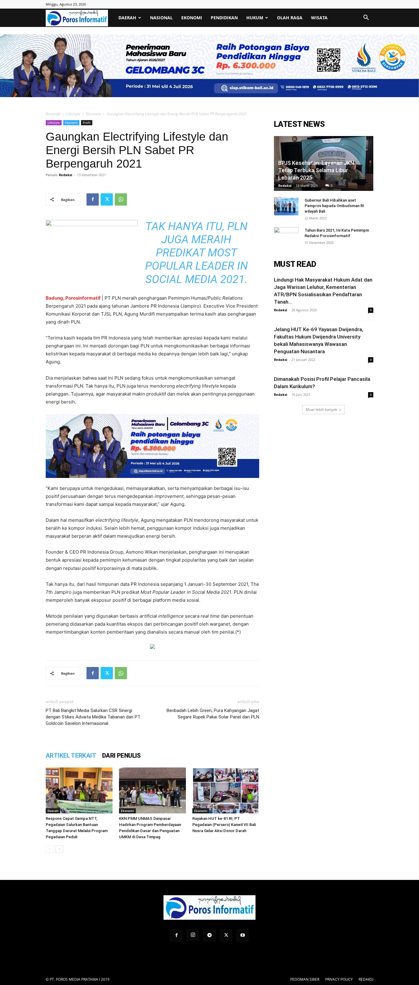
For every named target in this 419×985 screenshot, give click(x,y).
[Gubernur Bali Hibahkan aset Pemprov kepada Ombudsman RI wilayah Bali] (286, 206)
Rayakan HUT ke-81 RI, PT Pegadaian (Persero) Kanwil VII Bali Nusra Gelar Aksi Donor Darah (224, 824)
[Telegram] (209, 935)
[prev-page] (49, 849)
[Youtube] (242, 935)
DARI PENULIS (121, 755)
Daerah (127, 18)
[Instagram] (193, 935)
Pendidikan (224, 18)
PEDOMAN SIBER (304, 979)
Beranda (53, 113)
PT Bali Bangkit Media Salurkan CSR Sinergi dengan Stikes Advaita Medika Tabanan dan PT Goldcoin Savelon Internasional (93, 717)
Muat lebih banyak (321, 409)
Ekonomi (191, 18)
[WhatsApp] (121, 199)
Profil (86, 122)
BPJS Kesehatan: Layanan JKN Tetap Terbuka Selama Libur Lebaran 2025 (316, 170)
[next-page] (59, 849)
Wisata (319, 18)
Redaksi (65, 174)
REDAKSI (366, 979)
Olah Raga (289, 18)
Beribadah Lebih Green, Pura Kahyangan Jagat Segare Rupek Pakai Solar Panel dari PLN (213, 714)
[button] (366, 18)
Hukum (254, 18)
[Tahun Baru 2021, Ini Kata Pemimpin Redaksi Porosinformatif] (286, 236)
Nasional (161, 18)
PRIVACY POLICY (339, 979)
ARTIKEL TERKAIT (71, 755)
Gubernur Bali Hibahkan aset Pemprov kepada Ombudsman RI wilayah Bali (334, 206)
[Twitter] (107, 199)
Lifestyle (73, 113)
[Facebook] (92, 199)
